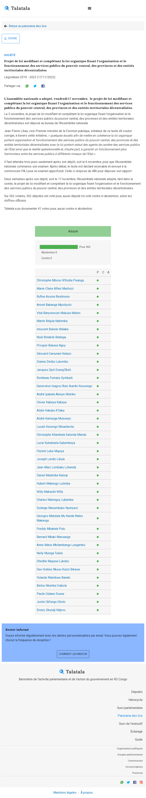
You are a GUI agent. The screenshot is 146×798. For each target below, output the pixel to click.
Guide (139, 739)
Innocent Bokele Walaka (52, 329)
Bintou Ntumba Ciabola (52, 585)
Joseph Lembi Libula (51, 459)
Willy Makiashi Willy (50, 492)
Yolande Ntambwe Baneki (53, 577)
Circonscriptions (134, 767)
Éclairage (136, 731)
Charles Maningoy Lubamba (55, 500)
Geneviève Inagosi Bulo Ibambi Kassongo (64, 386)
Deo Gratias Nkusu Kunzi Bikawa (58, 569)
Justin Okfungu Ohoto (51, 602)
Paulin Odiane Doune (50, 594)
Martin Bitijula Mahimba (52, 321)
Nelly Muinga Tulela (50, 553)
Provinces (137, 773)
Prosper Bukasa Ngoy (51, 345)
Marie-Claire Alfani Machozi (55, 288)
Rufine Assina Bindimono (53, 296)
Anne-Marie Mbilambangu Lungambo (61, 545)
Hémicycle (136, 700)
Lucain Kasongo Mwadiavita (55, 426)
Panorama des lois (130, 715)
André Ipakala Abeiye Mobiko (56, 394)
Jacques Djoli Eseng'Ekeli (54, 370)
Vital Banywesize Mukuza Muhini (58, 313)
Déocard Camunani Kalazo (54, 353)
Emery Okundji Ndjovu (51, 610)
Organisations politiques (130, 748)
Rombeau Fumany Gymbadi (55, 378)
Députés (137, 692)
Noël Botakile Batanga (51, 337)
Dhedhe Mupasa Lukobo (53, 561)
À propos (87, 792)
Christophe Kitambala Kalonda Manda (61, 434)
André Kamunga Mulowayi (54, 418)
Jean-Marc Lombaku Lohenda (56, 467)
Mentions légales (64, 792)
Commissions (135, 760)
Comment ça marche (73, 653)
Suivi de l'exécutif (131, 724)
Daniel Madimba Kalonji (52, 475)
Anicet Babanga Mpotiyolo (54, 305)
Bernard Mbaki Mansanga (53, 537)
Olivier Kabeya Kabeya (52, 402)
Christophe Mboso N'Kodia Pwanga (60, 280)
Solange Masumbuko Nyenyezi (57, 508)
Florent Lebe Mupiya (50, 451)
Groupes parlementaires (130, 754)
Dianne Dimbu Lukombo (52, 361)
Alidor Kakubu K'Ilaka (50, 410)
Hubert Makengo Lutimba (53, 483)
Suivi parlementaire (130, 708)
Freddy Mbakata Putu (51, 529)
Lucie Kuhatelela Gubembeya (56, 443)
